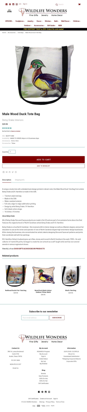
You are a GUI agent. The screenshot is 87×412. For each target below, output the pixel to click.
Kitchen (48, 21)
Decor (39, 21)
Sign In (43, 356)
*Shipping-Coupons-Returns (71, 359)
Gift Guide (51, 25)
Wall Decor (65, 21)
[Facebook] (6, 4)
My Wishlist (43, 364)
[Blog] (17, 4)
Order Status (43, 359)
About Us (71, 354)
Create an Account (46, 398)
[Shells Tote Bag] (70, 275)
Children (76, 21)
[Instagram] (13, 4)
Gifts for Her (43, 381)
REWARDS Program (43, 351)
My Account (43, 354)
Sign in (25, 4)
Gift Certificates (43, 383)
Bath (56, 21)
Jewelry (30, 21)
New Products (43, 376)
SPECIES (8, 21)
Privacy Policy (50, 402)
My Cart (43, 361)
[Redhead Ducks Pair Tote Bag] (15, 275)
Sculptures (20, 21)
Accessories (39, 25)
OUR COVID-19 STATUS (71, 351)
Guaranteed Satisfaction (71, 356)
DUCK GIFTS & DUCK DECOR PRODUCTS (29, 249)
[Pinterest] (10, 4)
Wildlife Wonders (32, 402)
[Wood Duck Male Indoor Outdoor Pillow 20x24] (43, 275)
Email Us (15, 368)
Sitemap (41, 402)
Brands (43, 373)
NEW (60, 25)
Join (20, 4)
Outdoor (27, 25)
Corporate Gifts (71, 361)
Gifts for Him (43, 378)
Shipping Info (19, 180)
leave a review (15, 131)
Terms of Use (60, 402)
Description (6, 180)
